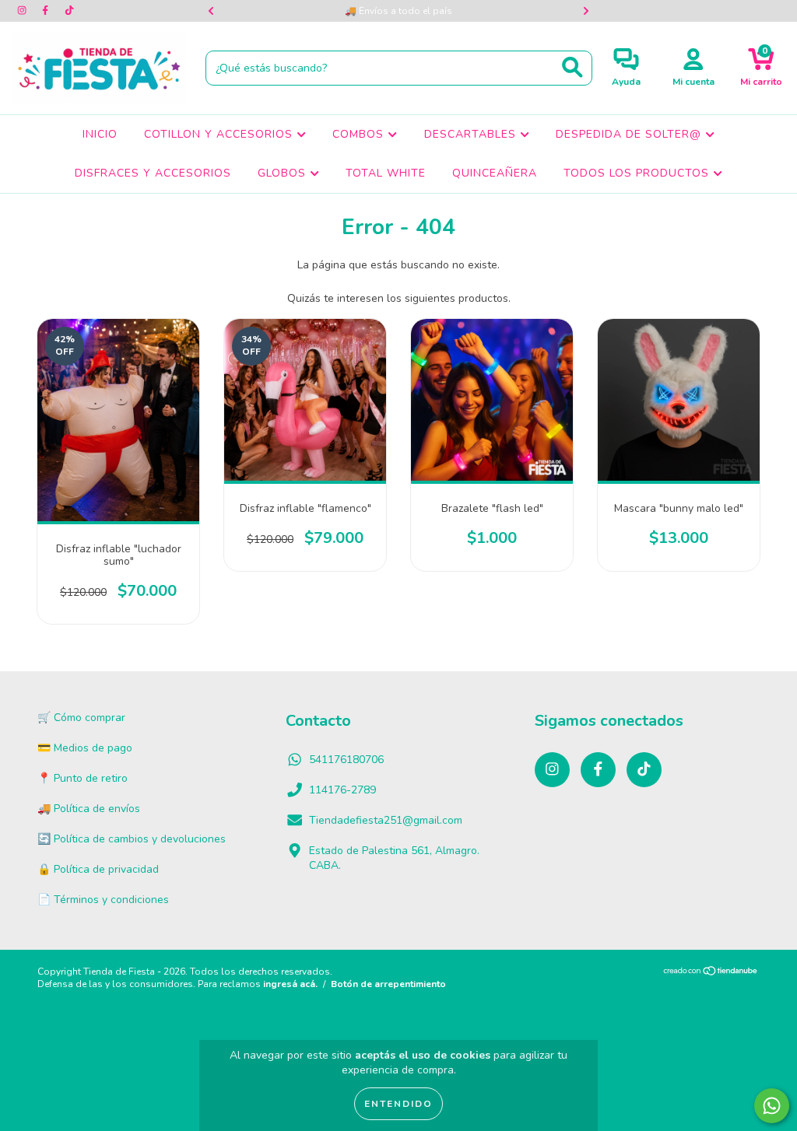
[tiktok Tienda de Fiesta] (69, 10)
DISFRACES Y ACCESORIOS (153, 173)
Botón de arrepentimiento (388, 984)
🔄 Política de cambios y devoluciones (131, 839)
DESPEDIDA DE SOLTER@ (630, 134)
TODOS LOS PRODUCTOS (638, 173)
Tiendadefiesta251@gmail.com (385, 820)
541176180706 (346, 759)
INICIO (100, 134)
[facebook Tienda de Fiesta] (46, 10)
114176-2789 (342, 790)
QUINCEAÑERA (494, 173)
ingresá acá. (290, 984)
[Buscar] (572, 67)
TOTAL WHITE (386, 173)
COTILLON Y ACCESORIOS (220, 134)
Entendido (398, 1104)
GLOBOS (284, 173)
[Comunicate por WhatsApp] (771, 1105)
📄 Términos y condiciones (103, 899)
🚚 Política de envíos (88, 808)
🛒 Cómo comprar (81, 717)
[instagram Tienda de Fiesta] (23, 10)
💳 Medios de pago (84, 748)
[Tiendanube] (711, 973)
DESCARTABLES (472, 134)
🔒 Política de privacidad (98, 869)
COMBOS (360, 134)
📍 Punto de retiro (82, 778)
